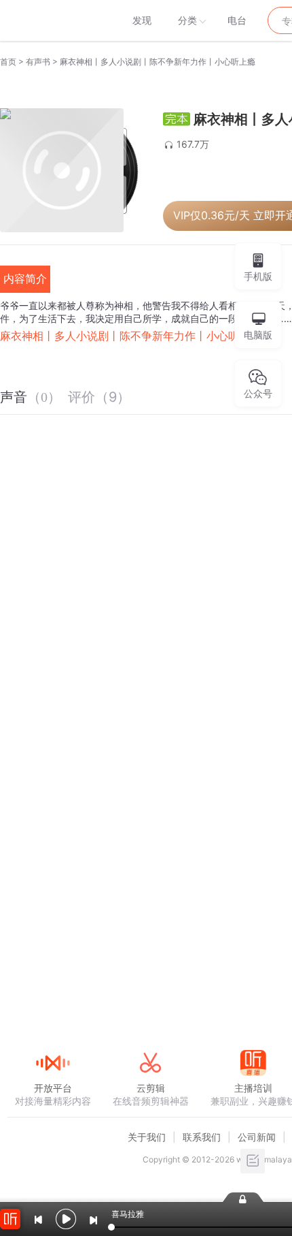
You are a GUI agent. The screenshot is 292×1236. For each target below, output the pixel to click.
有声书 (38, 62)
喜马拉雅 (52, 20)
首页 (8, 62)
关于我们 (147, 1137)
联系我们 (202, 1137)
